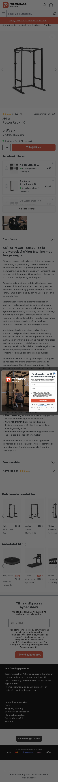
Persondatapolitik (43, 405)
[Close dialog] (55, 372)
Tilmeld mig (43, 400)
